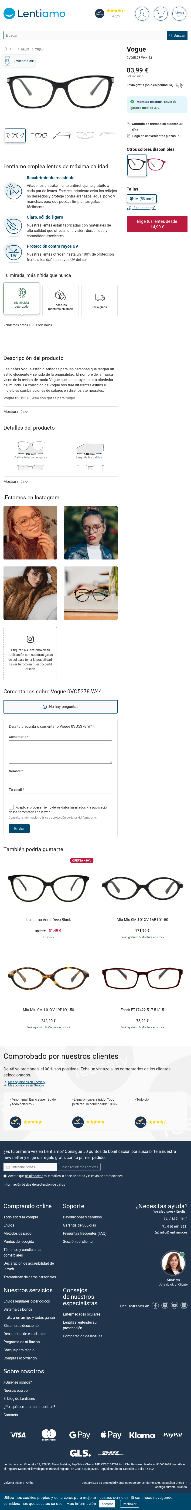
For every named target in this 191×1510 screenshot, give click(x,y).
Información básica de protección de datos (34, 1184)
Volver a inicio (12, 1482)
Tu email (16, 789)
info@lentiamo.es (174, 1232)
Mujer (25, 48)
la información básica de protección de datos (49, 817)
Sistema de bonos (17, 1309)
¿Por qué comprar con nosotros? (29, 1406)
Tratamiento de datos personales (29, 1276)
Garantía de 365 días (79, 1224)
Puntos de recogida (18, 1241)
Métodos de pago (17, 1233)
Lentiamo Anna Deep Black (48, 920)
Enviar (19, 828)
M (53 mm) (144, 198)
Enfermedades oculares (81, 1314)
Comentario (18, 736)
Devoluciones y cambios (82, 1216)
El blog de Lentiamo (19, 1398)
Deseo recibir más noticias (79, 1167)
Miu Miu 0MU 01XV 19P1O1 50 (48, 1010)
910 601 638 (177, 1226)
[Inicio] (5, 48)
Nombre (16, 771)
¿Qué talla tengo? (141, 207)
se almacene (34, 1175)
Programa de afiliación (21, 1341)
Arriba (30, 1482)
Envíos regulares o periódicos (27, 1301)
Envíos (8, 1224)
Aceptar (107, 1504)
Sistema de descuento (21, 1325)
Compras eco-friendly (20, 1358)
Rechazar (129, 1504)
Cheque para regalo (18, 1349)
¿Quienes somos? (17, 1382)
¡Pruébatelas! (24, 61)
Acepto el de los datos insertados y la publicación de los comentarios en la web (59, 812)
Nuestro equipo (15, 1390)
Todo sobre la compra (20, 1216)
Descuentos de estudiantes (24, 1333)
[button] (15, 135)
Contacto (10, 1414)
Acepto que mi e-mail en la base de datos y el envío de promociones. (65, 1175)
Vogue (39, 48)
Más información (81, 1503)
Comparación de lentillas (82, 1336)
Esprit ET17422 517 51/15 (142, 1010)
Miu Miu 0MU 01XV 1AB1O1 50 (142, 920)
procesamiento (40, 807)
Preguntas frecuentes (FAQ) (85, 1233)
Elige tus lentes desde (157, 224)
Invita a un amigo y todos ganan (29, 1317)
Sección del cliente (77, 1241)
